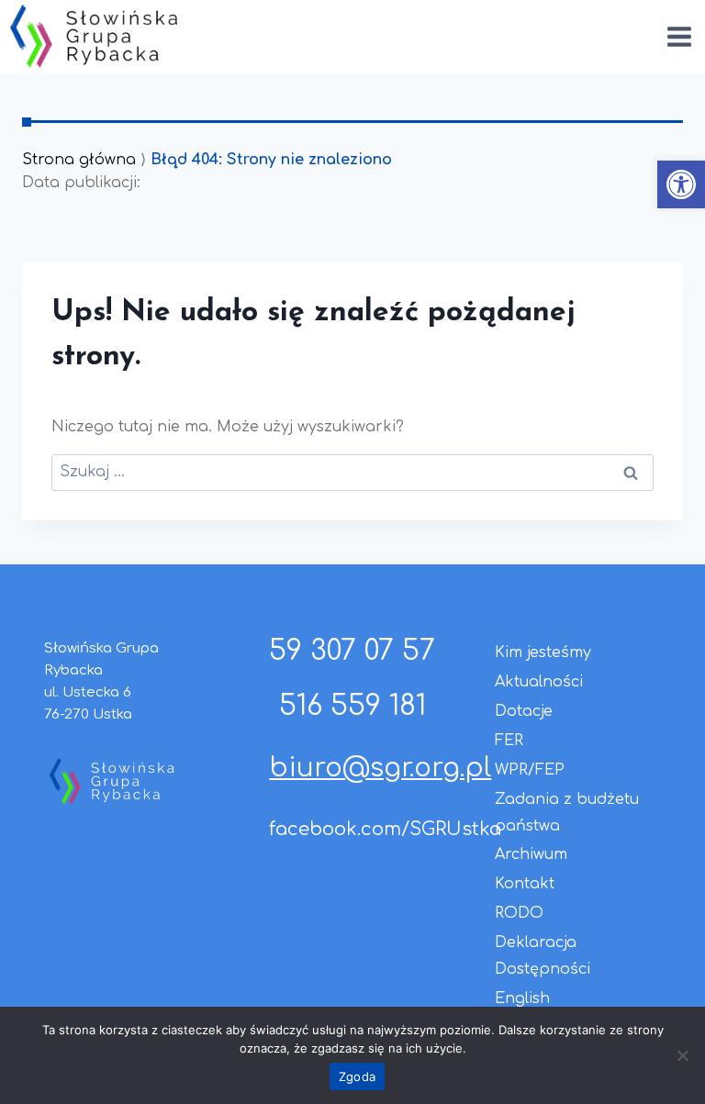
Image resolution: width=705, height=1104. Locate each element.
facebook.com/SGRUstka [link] (385, 829)
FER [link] (509, 740)
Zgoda (357, 1076)
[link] (681, 184)
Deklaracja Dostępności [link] (542, 955)
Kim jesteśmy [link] (543, 652)
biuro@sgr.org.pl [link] (380, 768)
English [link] (522, 998)
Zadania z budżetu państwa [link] (567, 812)
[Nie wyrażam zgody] (682, 1055)
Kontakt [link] (524, 883)
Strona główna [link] (79, 159)
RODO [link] (519, 913)
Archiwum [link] (531, 854)
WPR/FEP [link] (530, 770)
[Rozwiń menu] (678, 36)
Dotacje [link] (524, 711)
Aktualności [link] (539, 682)
